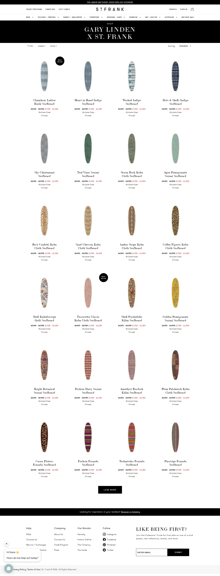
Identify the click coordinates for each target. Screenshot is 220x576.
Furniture (94, 17)
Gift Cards (64, 9)
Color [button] (41, 46)
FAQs (28, 534)
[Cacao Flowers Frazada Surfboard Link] (44, 437)
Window (133, 17)
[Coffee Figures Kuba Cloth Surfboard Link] (175, 221)
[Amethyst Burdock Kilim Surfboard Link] (132, 365)
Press (56, 550)
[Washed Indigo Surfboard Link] (132, 76)
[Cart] (191, 9)
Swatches (50, 9)
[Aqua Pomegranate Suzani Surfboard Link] (175, 148)
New (28, 17)
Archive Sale (188, 17)
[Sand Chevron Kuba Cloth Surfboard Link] (88, 221)
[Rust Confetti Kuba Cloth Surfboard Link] (44, 221)
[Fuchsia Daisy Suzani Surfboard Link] (88, 365)
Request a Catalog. (130, 511)
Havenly (81, 534)
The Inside (82, 550)
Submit (178, 552)
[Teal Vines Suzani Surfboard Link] (88, 148)
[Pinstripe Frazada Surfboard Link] (175, 437)
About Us (58, 534)
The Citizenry (84, 544)
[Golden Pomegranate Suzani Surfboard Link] (175, 293)
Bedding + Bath (114, 17)
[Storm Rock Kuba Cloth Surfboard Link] (132, 148)
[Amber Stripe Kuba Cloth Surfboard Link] (132, 221)
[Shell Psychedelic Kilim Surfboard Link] (132, 293)
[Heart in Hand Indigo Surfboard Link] (88, 76)
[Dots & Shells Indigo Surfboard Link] (175, 76)
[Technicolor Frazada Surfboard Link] (132, 437)
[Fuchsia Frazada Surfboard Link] (88, 437)
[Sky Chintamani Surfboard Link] (44, 148)
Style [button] (52, 46)
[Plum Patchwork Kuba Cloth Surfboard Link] (175, 365)
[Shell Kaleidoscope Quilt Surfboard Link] (44, 293)
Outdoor (169, 17)
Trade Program (34, 9)
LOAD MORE (110, 490)
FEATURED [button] (183, 46)
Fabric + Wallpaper (72, 17)
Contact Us (31, 539)
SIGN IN (183, 9)
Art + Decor (151, 17)
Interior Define (84, 539)
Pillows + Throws (47, 17)
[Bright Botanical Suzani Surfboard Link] (44, 365)
